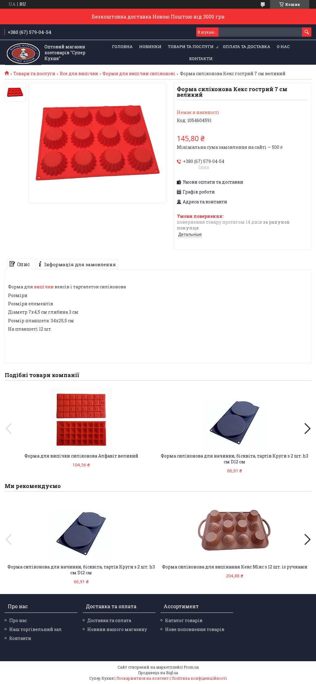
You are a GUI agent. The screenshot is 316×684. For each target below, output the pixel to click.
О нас (283, 46)
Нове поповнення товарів (194, 629)
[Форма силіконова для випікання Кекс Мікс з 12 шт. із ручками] (234, 530)
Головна (122, 46)
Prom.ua (191, 667)
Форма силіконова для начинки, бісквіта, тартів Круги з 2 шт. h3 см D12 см (234, 459)
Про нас (18, 620)
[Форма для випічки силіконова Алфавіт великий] (81, 419)
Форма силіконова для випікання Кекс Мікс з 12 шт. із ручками (234, 567)
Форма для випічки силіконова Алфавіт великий (81, 456)
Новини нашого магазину (117, 629)
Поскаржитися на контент (142, 678)
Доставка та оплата (109, 620)
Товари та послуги (191, 46)
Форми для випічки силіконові (138, 73)
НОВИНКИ (150, 46)
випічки (44, 287)
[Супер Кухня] (23, 52)
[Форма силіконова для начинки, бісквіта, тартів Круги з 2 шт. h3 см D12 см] (234, 419)
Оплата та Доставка (246, 46)
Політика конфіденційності (199, 678)
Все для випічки (79, 73)
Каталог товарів (183, 620)
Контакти (201, 58)
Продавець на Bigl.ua (158, 672)
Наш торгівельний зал (35, 629)
